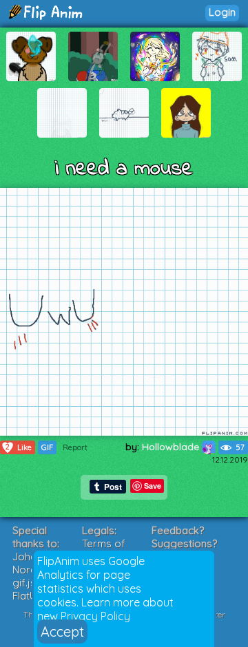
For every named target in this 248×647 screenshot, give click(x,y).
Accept (62, 631)
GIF (47, 447)
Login (222, 12)
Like (19, 447)
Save (152, 485)
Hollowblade (172, 447)
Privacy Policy (95, 616)
